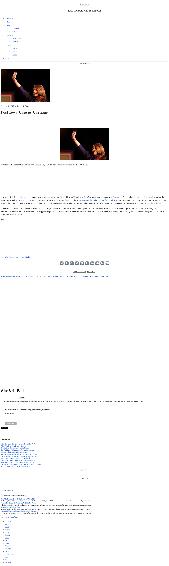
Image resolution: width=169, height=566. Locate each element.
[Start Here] (10, 18)
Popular (7, 551)
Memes (15, 51)
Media (9, 45)
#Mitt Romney (54, 276)
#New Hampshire (67, 276)
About (9, 25)
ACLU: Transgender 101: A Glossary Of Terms (15, 466)
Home (8, 22)
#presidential (79, 276)
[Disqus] (84, 312)
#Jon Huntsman (24, 276)
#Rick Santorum (101, 276)
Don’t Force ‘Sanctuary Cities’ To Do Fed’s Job (15, 458)
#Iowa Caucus (12, 276)
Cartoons (15, 48)
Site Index (16, 41)
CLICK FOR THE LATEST (84, 64)
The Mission (16, 28)
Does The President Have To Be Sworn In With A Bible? (18, 499)
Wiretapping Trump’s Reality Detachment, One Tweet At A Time (21, 464)
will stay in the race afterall (26, 200)
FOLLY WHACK (7, 490)
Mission (7, 529)
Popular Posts (17, 38)
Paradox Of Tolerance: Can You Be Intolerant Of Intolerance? (20, 511)
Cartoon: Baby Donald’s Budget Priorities (14, 452)
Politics (91, 271)
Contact (15, 31)
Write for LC (9, 546)
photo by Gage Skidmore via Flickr (15, 257)
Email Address (9, 413)
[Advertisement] (84, 120)
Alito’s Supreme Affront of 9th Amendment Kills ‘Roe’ (18, 444)
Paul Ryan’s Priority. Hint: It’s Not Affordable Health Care (19, 456)
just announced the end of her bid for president (96, 200)
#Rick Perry (90, 276)
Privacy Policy (9, 554)
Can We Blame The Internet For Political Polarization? (17, 450)
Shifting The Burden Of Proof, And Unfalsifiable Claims (18, 503)
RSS (8, 58)
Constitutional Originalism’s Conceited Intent (15, 448)
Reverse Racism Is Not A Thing (11, 507)
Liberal (7, 532)
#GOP (3, 276)
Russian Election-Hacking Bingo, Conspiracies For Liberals (19, 454)
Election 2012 (79, 271)
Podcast (15, 55)
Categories (10, 35)
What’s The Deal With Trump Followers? (13, 446)
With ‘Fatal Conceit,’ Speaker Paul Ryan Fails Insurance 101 (19, 460)
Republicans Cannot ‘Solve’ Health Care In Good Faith (18, 462)
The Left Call (13, 517)
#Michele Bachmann (39, 276)
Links (6, 557)
